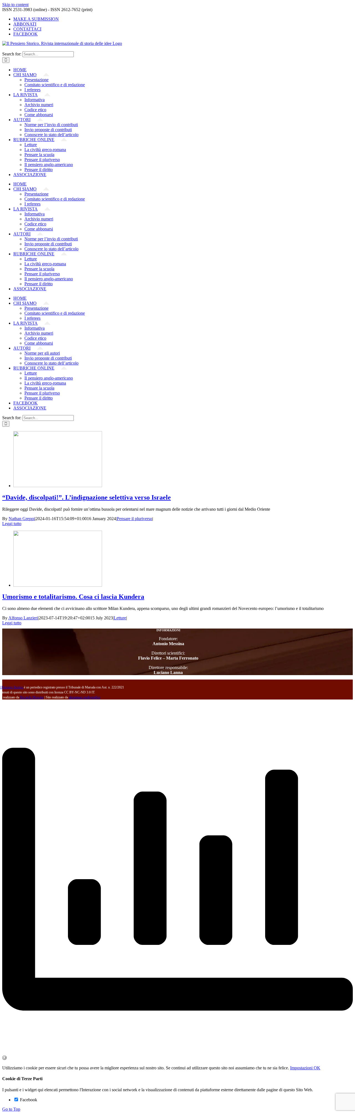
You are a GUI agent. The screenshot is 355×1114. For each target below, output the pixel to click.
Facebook (28, 1099)
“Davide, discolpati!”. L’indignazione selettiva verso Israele (86, 497)
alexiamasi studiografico (84, 697)
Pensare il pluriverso (134, 518)
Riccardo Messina (32, 697)
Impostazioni (302, 1067)
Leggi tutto (11, 523)
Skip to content (15, 4)
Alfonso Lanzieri (23, 618)
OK (317, 1067)
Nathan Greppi (22, 518)
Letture (120, 618)
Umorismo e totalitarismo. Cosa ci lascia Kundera (73, 596)
